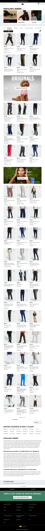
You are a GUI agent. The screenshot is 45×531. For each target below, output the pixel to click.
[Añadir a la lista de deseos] (14, 35)
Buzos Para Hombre (6, 433)
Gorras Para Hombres (18, 431)
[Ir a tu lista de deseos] (4, 4)
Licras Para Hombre (31, 431)
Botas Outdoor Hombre (38, 433)
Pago (4, 507)
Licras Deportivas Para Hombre (38, 429)
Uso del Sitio (18, 519)
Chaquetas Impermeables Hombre (32, 429)
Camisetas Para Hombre (12, 431)
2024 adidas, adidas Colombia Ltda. (22, 529)
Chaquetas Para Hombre (6, 431)
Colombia (24, 526)
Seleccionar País (6, 519)
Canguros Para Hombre (19, 429)
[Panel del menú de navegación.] (1, 4)
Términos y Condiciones (8, 515)
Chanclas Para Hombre (26, 431)
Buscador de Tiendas (7, 504)
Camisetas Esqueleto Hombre (31, 433)
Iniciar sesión (12, 489)
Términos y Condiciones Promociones (20, 516)
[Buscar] (40, 4)
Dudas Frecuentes (19, 504)
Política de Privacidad (32, 515)
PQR (4, 522)
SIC (29, 519)
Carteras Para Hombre (38, 431)
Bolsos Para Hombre (18, 433)
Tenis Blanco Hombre (12, 429)
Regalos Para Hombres (6, 429)
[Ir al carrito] (43, 4)
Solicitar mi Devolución (33, 504)
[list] (22, 28)
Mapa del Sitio (31, 507)
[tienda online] (22, 4)
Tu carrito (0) (33, 489)
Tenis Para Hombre (12, 433)
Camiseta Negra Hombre (25, 433)
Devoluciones (18, 507)
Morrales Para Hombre (25, 429)
